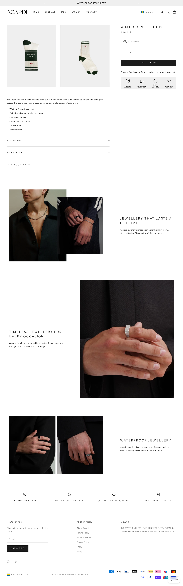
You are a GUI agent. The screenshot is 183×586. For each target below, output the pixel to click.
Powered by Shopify (78, 575)
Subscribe (17, 548)
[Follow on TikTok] (15, 561)
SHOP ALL (50, 12)
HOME (36, 12)
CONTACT (91, 12)
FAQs (79, 547)
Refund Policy (83, 532)
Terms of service (84, 537)
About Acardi (82, 528)
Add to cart (148, 62)
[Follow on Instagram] (8, 561)
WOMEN (76, 12)
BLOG (79, 551)
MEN (63, 12)
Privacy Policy (83, 542)
